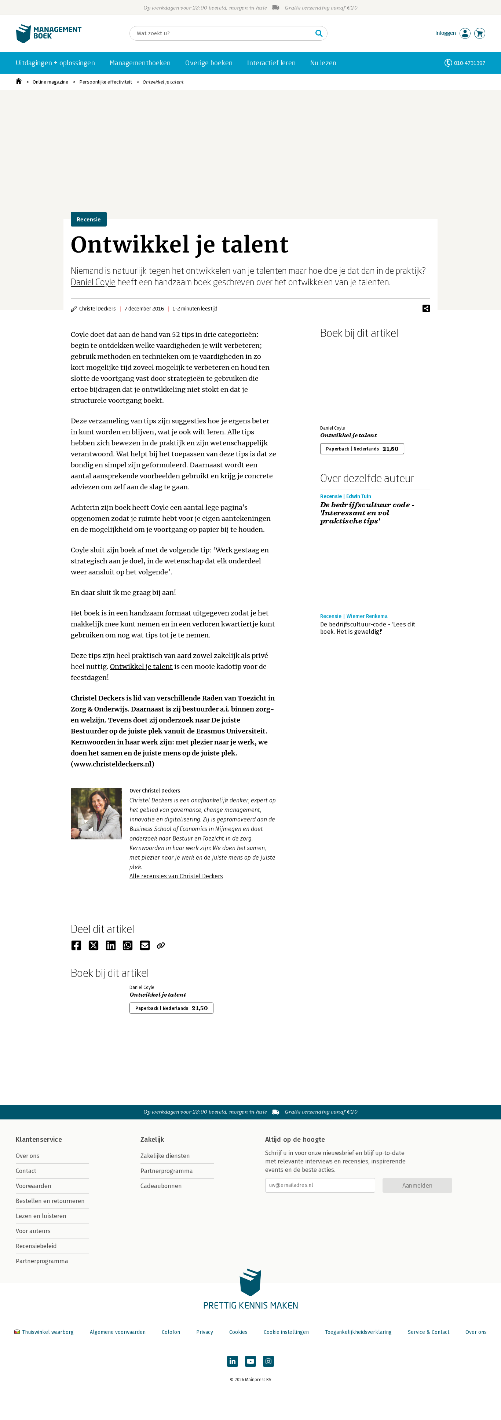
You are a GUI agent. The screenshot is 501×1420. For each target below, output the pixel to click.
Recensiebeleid (36, 1246)
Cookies (238, 1332)
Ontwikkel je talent (163, 82)
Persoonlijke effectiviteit (105, 82)
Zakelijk (152, 1140)
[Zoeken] (319, 33)
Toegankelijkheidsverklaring (358, 1332)
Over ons (28, 1155)
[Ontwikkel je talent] (346, 380)
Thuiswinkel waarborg (48, 1332)
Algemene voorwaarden (118, 1332)
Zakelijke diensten (165, 1155)
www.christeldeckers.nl (112, 764)
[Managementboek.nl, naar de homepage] (49, 41)
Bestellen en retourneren (50, 1201)
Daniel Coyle (93, 281)
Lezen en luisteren (41, 1216)
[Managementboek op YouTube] (250, 1361)
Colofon (171, 1332)
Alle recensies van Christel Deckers (176, 876)
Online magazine (50, 82)
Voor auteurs (33, 1231)
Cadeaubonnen (161, 1185)
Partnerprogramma (42, 1261)
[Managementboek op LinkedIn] (232, 1361)
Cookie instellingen (286, 1332)
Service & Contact (428, 1332)
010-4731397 (469, 63)
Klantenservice (39, 1140)
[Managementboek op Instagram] (268, 1361)
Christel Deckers (98, 698)
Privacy (204, 1332)
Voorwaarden (33, 1185)
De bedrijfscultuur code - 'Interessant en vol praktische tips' (367, 513)
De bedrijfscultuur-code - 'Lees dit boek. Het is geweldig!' (367, 628)
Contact (26, 1170)
